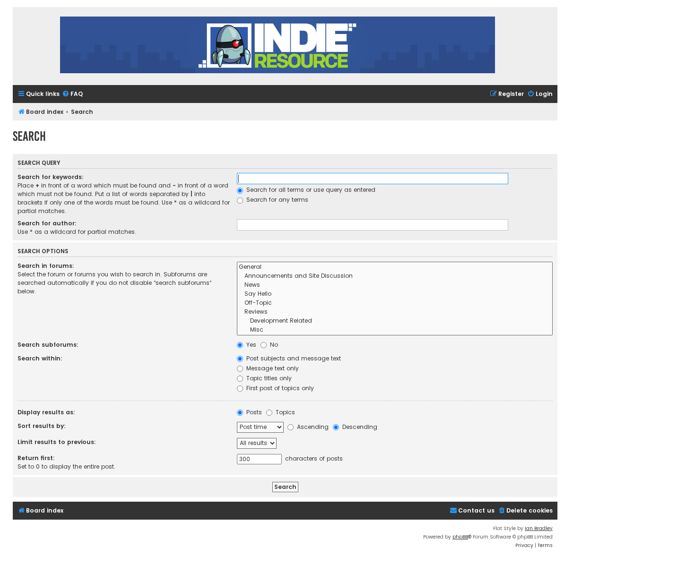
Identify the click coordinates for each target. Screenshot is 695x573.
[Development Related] (395, 320)
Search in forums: (45, 266)
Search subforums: (47, 345)
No (273, 345)
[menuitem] (72, 94)
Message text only (271, 368)
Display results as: (46, 412)
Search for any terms (276, 200)
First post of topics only (279, 388)
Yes (250, 345)
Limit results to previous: (56, 442)
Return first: (36, 458)
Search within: (39, 358)
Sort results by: (41, 426)
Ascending (312, 427)
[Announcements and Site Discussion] (395, 276)
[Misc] (395, 329)
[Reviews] (395, 312)
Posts (253, 412)
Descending (358, 427)
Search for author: (47, 223)
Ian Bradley (539, 528)
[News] (395, 285)
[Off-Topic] (395, 303)
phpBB (460, 536)
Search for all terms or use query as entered (309, 190)
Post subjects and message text (292, 358)
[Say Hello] (395, 294)
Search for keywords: (50, 177)
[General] (395, 267)
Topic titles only (268, 378)
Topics (284, 412)
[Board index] (277, 46)
